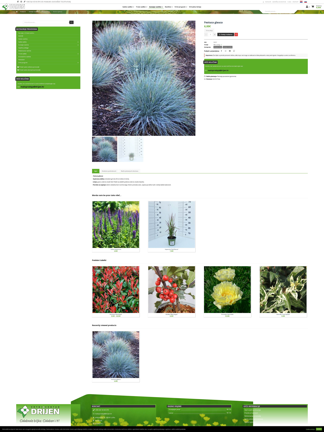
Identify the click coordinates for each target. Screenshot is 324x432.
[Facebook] (18, 1)
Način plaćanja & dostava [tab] (129, 171)
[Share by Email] (230, 51)
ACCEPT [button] (319, 429)
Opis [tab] (95, 171)
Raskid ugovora (250, 422)
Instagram (99, 424)
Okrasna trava (218, 47)
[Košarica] (313, 6)
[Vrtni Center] (13, 6)
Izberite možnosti (134, 299)
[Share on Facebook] (221, 51)
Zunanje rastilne (227, 47)
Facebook (98, 421)
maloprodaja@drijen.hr (32, 86)
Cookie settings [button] (310, 429)
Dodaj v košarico (226, 34)
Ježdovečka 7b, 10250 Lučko (105, 417)
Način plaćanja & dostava (254, 419)
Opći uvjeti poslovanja (253, 410)
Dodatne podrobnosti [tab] (109, 171)
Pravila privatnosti (251, 413)
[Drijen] (17, 11)
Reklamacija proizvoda (253, 416)
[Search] (71, 22)
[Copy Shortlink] (234, 51)
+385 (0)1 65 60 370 (102, 410)
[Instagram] (21, 1)
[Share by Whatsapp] (225, 51)
